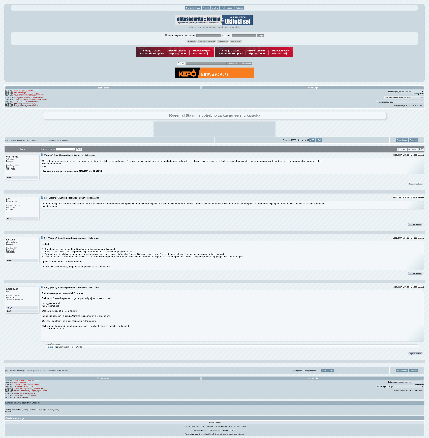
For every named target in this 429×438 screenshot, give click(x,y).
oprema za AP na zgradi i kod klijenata (29, 94)
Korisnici (229, 8)
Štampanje (412, 149)
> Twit (319, 140)
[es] (6, 140)
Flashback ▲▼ (223, 41)
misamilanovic (34, 410)
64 (413, 106)
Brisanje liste (418, 94)
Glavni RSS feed (200, 430)
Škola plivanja (220, 434)
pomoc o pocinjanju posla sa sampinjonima (30, 99)
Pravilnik (206, 8)
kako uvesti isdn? (20, 92)
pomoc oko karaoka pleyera (24, 103)
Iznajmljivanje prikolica (235, 434)
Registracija (192, 41)
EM (231, 430)
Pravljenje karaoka (21, 107)
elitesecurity (195, 27)
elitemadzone (209, 27)
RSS (226, 27)
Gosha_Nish (53, 410)
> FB (312, 140)
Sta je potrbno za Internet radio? (26, 101)
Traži (79, 149)
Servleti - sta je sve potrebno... (26, 96)
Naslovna (190, 8)
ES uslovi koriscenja (191, 426)
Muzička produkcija (17, 140)
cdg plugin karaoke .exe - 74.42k (67, 347)
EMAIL (220, 27)
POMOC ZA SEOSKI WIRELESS (26, 90)
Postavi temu (402, 140)
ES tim (243, 426)
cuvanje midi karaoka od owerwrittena (28, 98)
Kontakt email (214, 422)
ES (234, 430)
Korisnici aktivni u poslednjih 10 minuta (22, 403)
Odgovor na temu (415, 184)
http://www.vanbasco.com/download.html (95, 249)
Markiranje (401, 149)
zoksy (25, 410)
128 (416, 106)
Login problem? (236, 41)
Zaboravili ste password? (207, 41)
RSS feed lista (215, 430)
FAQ (198, 8)
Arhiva (225, 430)
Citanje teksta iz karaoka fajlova (26, 105)
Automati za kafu (191, 434)
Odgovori (413, 140)
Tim (222, 8)
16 (407, 106)
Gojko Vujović (214, 426)
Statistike (239, 8)
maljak (44, 410)
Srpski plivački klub (206, 434)
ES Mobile (235, 27)
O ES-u (215, 8)
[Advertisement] (214, 129)
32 (410, 106)
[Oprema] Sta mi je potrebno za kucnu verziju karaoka (47, 140)
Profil (9, 178)
